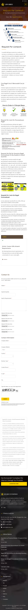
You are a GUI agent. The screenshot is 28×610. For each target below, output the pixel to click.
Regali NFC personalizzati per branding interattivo (13, 553)
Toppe (10, 460)
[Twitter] (3, 507)
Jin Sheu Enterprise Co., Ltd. (16, 605)
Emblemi (20, 462)
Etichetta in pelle (18, 463)
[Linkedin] (4, 507)
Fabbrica (5, 593)
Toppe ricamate (12, 463)
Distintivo (10, 462)
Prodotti (5, 585)
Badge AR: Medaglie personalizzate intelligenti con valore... (14, 559)
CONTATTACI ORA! (14, 483)
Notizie (4, 588)
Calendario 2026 (5, 567)
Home (7, 17)
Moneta (23, 460)
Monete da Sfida (5, 462)
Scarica (5, 259)
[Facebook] (1, 507)
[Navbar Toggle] (25, 4)
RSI (3, 583)
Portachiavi (16, 460)
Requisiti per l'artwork (17, 17)
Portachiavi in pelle (5, 465)
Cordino (6, 460)
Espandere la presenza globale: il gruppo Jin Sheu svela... (14, 539)
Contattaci (17, 465)
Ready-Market (19, 608)
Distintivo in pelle (16, 462)
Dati (4, 591)
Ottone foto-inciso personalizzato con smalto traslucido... (12, 546)
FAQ (11, 17)
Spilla (12, 460)
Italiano (25, 1)
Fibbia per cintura (5, 463)
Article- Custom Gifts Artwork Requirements (11, 247)
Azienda (5, 580)
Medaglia (19, 460)
